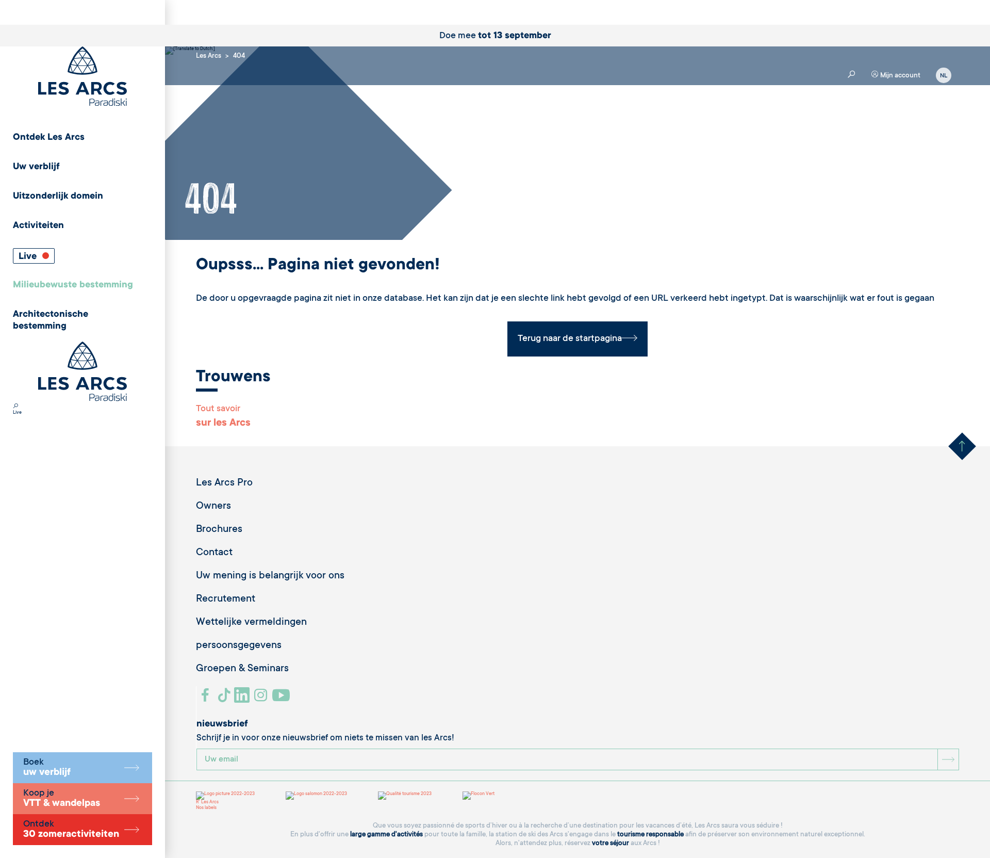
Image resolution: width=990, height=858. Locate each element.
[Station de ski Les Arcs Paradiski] (82, 77)
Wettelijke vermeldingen (251, 622)
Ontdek (71, 829)
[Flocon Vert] (478, 795)
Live (29, 257)
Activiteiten (38, 226)
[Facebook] (206, 699)
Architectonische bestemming (50, 321)
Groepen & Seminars (242, 669)
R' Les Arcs (207, 802)
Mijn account (899, 75)
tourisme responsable (650, 834)
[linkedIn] (243, 699)
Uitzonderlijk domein (58, 196)
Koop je (61, 798)
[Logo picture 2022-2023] (225, 795)
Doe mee (495, 36)
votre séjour (610, 843)
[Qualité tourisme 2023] (405, 795)
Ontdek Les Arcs (49, 138)
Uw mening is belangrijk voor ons (270, 576)
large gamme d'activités (386, 834)
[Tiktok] (225, 699)
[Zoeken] (15, 407)
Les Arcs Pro (224, 483)
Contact (214, 553)
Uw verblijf (36, 167)
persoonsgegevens (239, 646)
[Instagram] (262, 699)
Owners (213, 506)
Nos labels (206, 808)
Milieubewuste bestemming (73, 285)
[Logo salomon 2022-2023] (316, 795)
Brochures (219, 530)
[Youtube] (282, 699)
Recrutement (225, 599)
